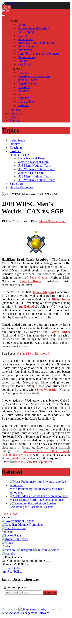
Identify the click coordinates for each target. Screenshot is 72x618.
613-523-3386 (11, 568)
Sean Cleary (38, 277)
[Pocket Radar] (12, 535)
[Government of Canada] (18, 521)
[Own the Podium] (14, 528)
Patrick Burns (30, 281)
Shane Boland (24, 306)
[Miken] (7, 542)
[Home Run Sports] (15, 539)
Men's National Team (52, 221)
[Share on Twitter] (31, 462)
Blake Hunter (61, 299)
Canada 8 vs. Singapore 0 (33, 353)
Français (15, 120)
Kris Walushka (47, 389)
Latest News (9, 513)
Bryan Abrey (60, 331)
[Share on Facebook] (17, 462)
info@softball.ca (12, 571)
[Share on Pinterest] (45, 462)
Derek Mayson (43, 292)
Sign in (6, 7)
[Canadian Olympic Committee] (22, 524)
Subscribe (50, 592)
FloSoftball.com (15, 458)
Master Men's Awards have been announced (37, 499)
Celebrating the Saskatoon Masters (31, 507)
